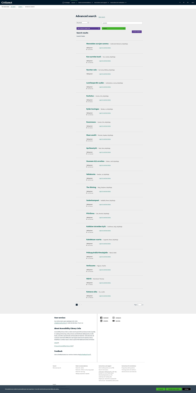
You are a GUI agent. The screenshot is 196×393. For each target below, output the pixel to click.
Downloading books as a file (105, 375)
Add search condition (84, 28)
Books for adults (80, 367)
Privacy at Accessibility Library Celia (63, 346)
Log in (193, 2)
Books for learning (80, 371)
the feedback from (85, 354)
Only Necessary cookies (173, 389)
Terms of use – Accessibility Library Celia (108, 380)
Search (73, 2)
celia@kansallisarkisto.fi (60, 323)
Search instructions (103, 369)
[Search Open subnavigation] (76, 2)
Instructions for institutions (117, 2)
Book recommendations (84, 2)
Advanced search (57, 367)
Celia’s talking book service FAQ (106, 367)
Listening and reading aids (105, 376)
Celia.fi (56, 343)
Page (135, 304)
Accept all (160, 389)
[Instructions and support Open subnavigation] (108, 2)
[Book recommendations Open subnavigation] (92, 2)
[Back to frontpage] (7, 3)
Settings (186, 389)
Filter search (137, 31)
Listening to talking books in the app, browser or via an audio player (108, 372)
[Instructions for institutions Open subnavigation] (126, 2)
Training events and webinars (129, 369)
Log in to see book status (105, 47)
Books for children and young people (85, 369)
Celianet (13, 6)
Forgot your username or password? (107, 378)
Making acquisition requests (82, 373)
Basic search (102, 17)
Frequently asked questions (128, 367)
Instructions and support (100, 2)
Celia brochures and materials (129, 371)
